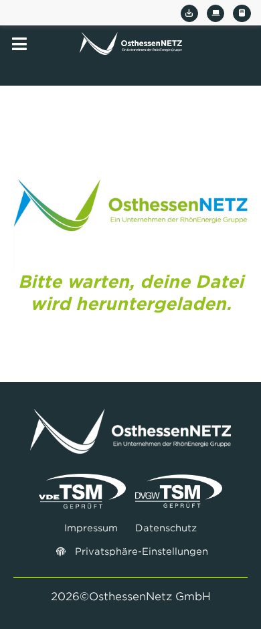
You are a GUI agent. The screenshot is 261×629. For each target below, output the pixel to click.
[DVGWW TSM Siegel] (178, 479)
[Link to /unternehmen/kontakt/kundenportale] (215, 13)
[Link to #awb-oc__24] (19, 43)
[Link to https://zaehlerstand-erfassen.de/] (241, 13)
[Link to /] (131, 43)
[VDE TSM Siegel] (82, 479)
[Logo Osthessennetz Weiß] (130, 415)
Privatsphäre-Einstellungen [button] (141, 551)
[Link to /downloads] (189, 13)
